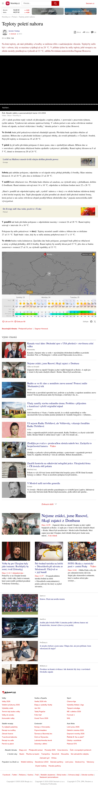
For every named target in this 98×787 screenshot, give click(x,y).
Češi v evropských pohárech (80, 750)
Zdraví (29, 389)
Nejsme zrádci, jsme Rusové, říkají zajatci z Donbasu (53, 363)
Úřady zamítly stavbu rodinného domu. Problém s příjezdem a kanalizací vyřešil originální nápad (56, 405)
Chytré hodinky (41, 766)
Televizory (90, 762)
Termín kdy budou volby (11, 711)
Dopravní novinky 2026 (75, 734)
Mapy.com (23, 750)
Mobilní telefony (27, 762)
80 (95, 32)
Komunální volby (8, 718)
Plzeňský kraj (31, 469)
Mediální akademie (48, 775)
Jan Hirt (37, 708)
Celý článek (52, 535)
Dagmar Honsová (41, 329)
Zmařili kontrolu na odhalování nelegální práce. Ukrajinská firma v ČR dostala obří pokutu (58, 465)
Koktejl (29, 449)
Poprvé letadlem (40, 730)
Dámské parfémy (56, 762)
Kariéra (30, 775)
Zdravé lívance (7, 734)
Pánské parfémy (55, 766)
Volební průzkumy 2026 (11, 705)
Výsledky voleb (7, 708)
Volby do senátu (8, 715)
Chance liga (71, 701)
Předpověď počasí (25, 329)
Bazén (21, 754)
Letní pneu (69, 762)
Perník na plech (8, 744)
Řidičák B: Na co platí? (75, 737)
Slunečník (55, 754)
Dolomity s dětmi (40, 744)
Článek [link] (5, 62)
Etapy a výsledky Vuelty (43, 705)
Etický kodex (61, 775)
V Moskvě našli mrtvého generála (43, 483)
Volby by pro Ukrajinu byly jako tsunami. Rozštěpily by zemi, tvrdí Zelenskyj (15, 566)
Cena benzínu (62, 750)
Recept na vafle (8, 740)
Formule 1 (71, 715)
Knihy (29, 429)
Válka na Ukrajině (33, 367)
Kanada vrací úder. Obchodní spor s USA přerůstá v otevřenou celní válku (60, 345)
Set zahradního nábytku (80, 754)
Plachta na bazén (32, 754)
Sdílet (87, 32)
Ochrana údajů (73, 775)
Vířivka (53, 758)
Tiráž (37, 775)
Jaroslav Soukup (14, 31)
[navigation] (3, 3)
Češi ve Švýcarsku (41, 737)
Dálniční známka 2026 (75, 730)
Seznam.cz (90, 3)
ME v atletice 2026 (74, 711)
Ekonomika (31, 350)
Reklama (22, 775)
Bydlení (29, 409)
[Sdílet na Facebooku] (91, 321)
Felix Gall (37, 715)
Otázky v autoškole (74, 740)
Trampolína (45, 754)
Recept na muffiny (9, 730)
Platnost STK (72, 744)
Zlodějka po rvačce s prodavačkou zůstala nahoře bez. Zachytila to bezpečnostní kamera (59, 445)
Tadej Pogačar (39, 711)
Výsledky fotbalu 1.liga (75, 705)
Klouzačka (65, 754)
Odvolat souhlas (87, 775)
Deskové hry (80, 762)
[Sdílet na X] (95, 321)
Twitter (14, 775)
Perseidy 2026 (50, 750)
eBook (79, 32)
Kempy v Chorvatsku (42, 727)
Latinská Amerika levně (43, 740)
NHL (68, 718)
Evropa (5, 162)
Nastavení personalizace (49, 777)
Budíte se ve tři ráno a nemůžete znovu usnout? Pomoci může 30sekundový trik (57, 385)
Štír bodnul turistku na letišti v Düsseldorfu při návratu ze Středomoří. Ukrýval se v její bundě (49, 568)
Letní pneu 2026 (73, 727)
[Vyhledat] (55, 3)
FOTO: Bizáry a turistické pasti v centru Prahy (80, 565)
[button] (49, 79)
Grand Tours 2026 (41, 718)
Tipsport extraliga (73, 708)
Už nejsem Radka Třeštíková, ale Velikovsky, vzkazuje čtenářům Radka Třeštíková (58, 425)
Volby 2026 (6, 701)
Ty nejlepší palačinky (10, 727)
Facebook (6, 775)
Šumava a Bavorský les (43, 734)
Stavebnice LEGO (41, 762)
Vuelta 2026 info (40, 701)
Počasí (5, 212)
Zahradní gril (44, 758)
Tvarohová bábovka (9, 737)
